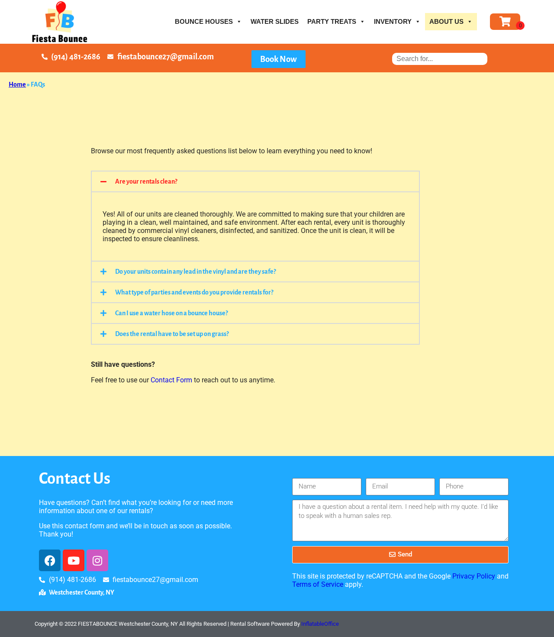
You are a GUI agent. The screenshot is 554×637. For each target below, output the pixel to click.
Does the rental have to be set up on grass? (172, 333)
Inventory (393, 21)
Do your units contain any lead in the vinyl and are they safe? (195, 271)
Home (17, 84)
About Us (446, 21)
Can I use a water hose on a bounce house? (171, 313)
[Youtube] (73, 560)
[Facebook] (50, 560)
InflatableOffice (320, 624)
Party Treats (331, 21)
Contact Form (171, 380)
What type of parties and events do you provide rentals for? (194, 292)
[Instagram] (97, 560)
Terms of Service (317, 584)
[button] (255, 181)
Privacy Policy (473, 576)
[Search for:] (439, 58)
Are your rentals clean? (146, 181)
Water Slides (275, 21)
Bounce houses (204, 21)
